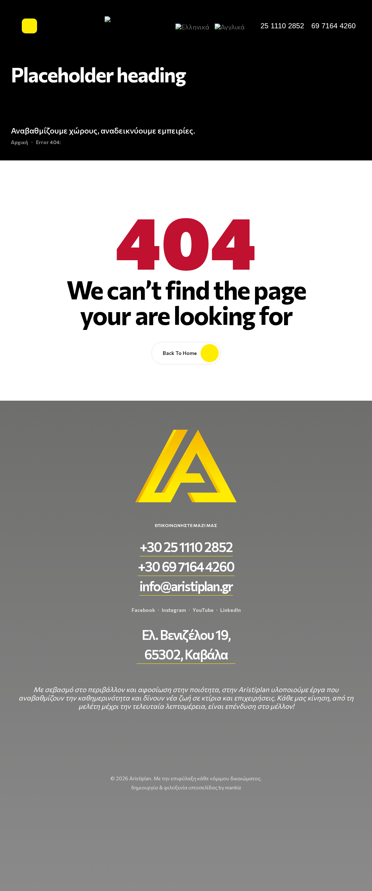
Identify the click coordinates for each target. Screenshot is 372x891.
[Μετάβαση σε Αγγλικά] (232, 26)
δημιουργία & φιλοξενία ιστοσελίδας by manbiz (186, 787)
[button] (282, 25)
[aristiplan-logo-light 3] (123, 25)
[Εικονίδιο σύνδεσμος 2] (29, 26)
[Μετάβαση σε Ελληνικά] (195, 26)
